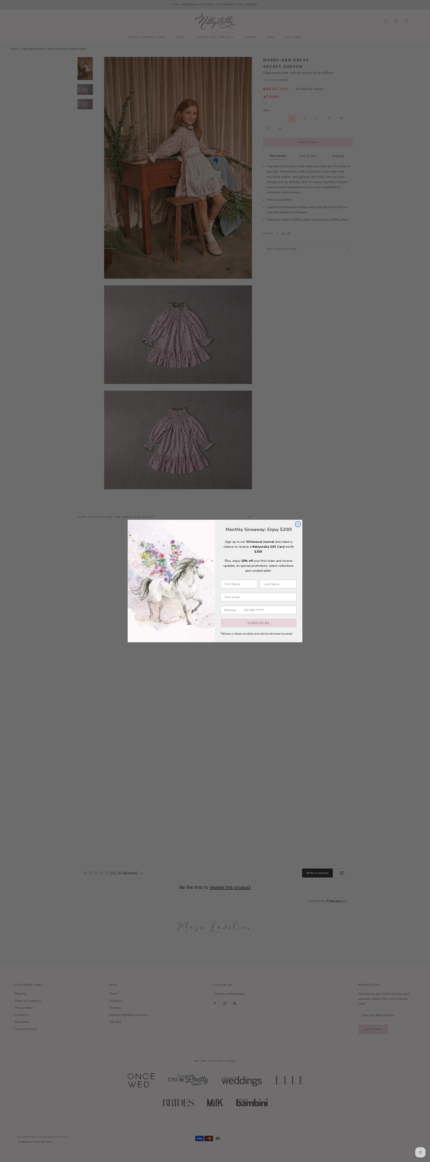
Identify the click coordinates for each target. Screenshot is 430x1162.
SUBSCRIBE (258, 623)
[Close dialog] (298, 524)
